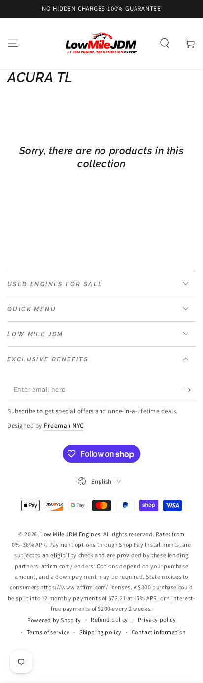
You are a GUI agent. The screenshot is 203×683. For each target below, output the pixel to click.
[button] (164, 43)
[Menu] (13, 43)
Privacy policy (157, 619)
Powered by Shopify (54, 620)
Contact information (159, 632)
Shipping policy (100, 632)
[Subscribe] (190, 389)
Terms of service (48, 632)
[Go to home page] (101, 43)
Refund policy (109, 619)
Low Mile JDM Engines (70, 534)
